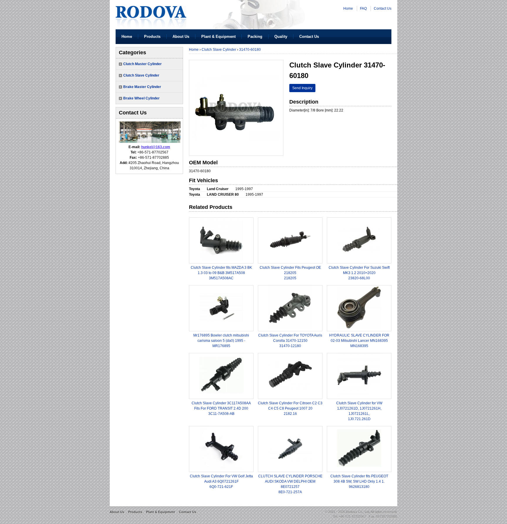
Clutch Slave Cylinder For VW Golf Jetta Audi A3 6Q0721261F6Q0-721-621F (221, 481)
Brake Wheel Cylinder (141, 98)
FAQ (363, 8)
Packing (255, 36)
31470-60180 (250, 50)
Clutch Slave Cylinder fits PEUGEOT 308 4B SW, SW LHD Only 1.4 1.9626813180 (359, 481)
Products (152, 36)
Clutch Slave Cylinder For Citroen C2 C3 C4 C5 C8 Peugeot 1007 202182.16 (290, 408)
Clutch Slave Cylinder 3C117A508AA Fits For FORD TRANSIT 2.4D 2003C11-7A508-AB (221, 408)
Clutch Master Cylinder (142, 64)
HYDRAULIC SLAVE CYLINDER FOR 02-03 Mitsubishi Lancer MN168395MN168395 (359, 340)
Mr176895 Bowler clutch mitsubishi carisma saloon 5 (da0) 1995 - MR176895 (221, 340)
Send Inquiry (302, 88)
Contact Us (382, 8)
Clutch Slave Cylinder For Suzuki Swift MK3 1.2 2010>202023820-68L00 (359, 273)
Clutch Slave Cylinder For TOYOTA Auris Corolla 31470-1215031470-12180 (290, 340)
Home (348, 8)
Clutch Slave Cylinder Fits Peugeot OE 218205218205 (290, 273)
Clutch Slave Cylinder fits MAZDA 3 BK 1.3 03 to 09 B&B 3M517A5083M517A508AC (221, 273)
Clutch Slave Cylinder (141, 75)
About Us (181, 36)
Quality (280, 36)
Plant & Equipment (218, 36)
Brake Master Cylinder (142, 87)
